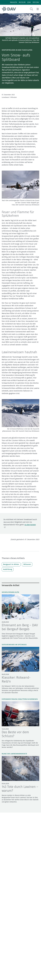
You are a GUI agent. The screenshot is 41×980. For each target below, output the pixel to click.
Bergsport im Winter (11, 564)
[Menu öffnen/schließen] (37, 9)
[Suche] (31, 9)
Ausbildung (7, 569)
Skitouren (27, 564)
